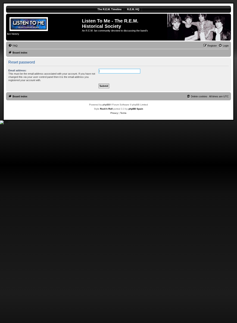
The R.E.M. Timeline (109, 9)
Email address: (17, 70)
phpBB (106, 104)
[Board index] (44, 23)
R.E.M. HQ (133, 9)
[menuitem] (13, 45)
